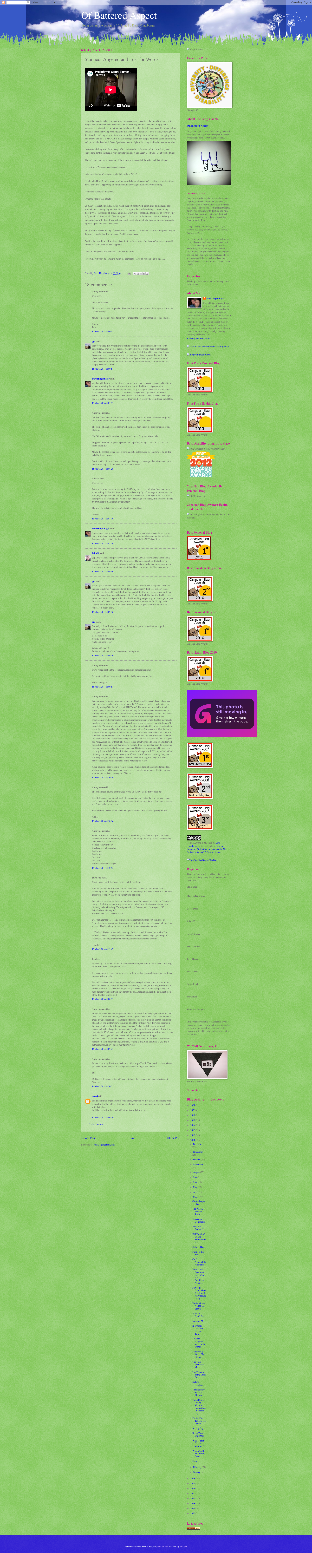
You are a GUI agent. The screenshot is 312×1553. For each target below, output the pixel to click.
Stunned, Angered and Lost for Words (199, 1342)
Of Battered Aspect (119, 14)
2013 (192, 1478)
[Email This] (134, 273)
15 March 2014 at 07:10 (102, 518)
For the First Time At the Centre (199, 1420)
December (197, 1144)
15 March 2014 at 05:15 (102, 403)
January (197, 1472)
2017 (192, 1125)
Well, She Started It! (198, 1228)
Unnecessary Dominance (198, 1220)
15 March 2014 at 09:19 (102, 655)
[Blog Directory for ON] (193, 1528)
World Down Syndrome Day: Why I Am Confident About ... (198, 1276)
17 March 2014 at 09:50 (102, 1117)
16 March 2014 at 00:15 (102, 999)
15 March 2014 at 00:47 (102, 331)
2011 (192, 1488)
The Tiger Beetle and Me (198, 1364)
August (196, 1172)
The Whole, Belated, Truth (197, 1211)
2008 (192, 1503)
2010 (192, 1493)
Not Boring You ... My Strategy (198, 1354)
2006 (192, 1513)
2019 (192, 1115)
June (195, 1182)
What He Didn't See (198, 1315)
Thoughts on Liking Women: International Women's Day (199, 1406)
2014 (192, 1139)
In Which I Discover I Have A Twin (198, 1329)
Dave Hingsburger (101, 378)
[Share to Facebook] (144, 273)
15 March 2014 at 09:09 (102, 571)
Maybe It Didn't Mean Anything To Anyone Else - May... (199, 1293)
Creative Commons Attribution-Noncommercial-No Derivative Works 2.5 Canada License (206, 849)
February (197, 1467)
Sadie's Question (197, 1383)
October (197, 1159)
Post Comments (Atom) (104, 1144)
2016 (192, 1130)
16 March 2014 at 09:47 (102, 1048)
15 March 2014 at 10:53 (102, 867)
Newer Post (88, 1138)
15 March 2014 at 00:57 (102, 368)
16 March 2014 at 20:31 (102, 1086)
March (196, 1197)
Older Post (173, 1138)
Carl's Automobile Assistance (199, 1262)
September (198, 1164)
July (195, 1177)
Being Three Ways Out (198, 1434)
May (195, 1187)
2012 (192, 1483)
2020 (192, 1110)
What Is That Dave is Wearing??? (198, 1443)
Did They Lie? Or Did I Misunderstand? (199, 1238)
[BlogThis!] (137, 273)
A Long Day (197, 1428)
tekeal (95, 1096)
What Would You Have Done (198, 1453)
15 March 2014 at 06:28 (102, 468)
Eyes (194, 1460)
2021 (192, 1105)
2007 (192, 1508)
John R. (95, 553)
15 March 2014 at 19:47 (102, 949)
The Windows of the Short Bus (199, 1374)
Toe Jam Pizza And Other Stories (198, 1306)
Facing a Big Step (198, 1253)
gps (93, 341)
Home (131, 1138)
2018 (192, 1120)
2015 (192, 1135)
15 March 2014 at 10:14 (102, 821)
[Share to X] (141, 273)
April (196, 1192)
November (198, 1151)
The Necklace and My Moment (198, 1392)
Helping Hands (199, 1246)
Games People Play (198, 1203)
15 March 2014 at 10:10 (102, 777)
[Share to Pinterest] (147, 273)
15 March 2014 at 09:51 (102, 686)
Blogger (183, 1546)
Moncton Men (198, 1321)
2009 (192, 1498)
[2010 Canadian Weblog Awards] (222, 736)
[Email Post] (129, 273)
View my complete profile (198, 338)
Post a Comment (96, 1124)
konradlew (163, 1546)
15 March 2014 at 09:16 (102, 611)
